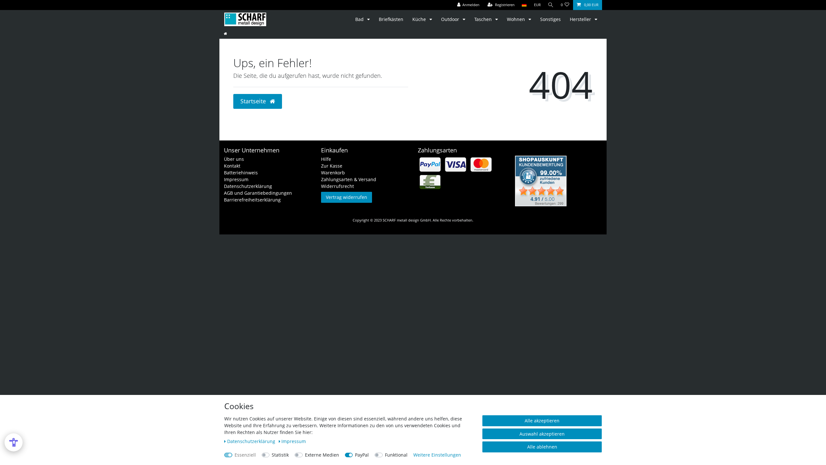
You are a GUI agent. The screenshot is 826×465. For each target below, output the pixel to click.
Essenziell (245, 455)
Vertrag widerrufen (346, 197)
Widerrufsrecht (337, 186)
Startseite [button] (253, 101)
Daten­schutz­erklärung (252, 441)
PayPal (362, 455)
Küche (419, 19)
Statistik (280, 455)
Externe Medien (322, 455)
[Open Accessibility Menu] (14, 442)
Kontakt (232, 166)
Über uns (234, 159)
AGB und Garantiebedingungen (258, 193)
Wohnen (516, 19)
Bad (360, 19)
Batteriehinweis (241, 173)
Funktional (396, 455)
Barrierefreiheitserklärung (252, 200)
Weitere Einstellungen (437, 455)
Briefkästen (391, 19)
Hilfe (326, 159)
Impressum (236, 179)
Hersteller (581, 19)
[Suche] (550, 5)
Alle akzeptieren (542, 421)
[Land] (524, 5)
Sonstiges (550, 19)
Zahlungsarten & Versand (348, 179)
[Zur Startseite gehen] (225, 33)
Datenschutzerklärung (248, 186)
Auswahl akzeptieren (542, 434)
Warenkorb (333, 173)
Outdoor (450, 19)
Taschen (483, 19)
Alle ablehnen (542, 447)
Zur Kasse (331, 166)
